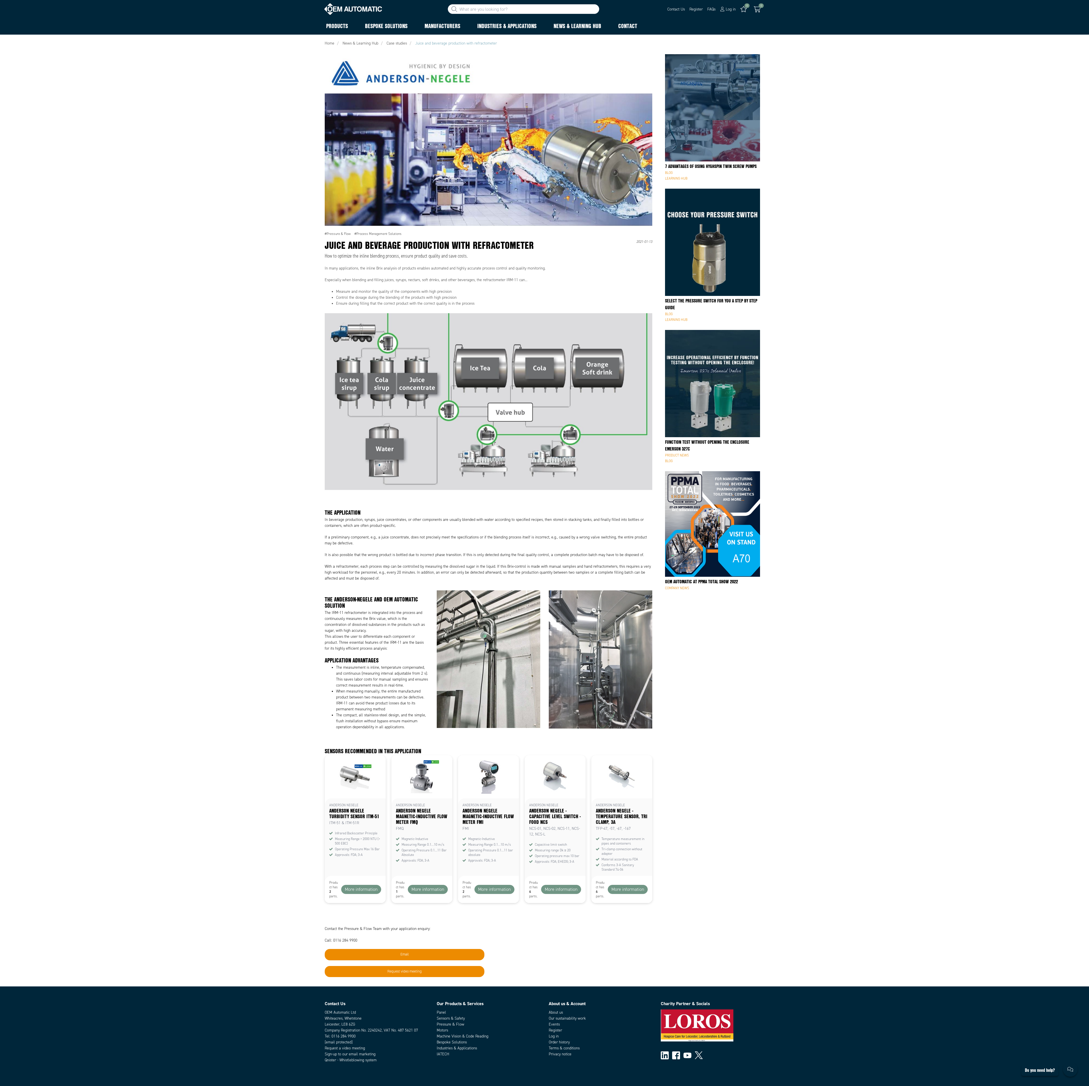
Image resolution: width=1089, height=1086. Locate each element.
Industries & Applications (457, 1048)
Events (554, 1024)
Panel (441, 1012)
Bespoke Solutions (452, 1042)
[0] (757, 9)
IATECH (443, 1054)
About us (556, 1012)
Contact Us (676, 9)
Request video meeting (404, 971)
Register (696, 9)
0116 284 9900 (344, 1036)
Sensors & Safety (451, 1018)
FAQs (711, 9)
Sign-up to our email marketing (350, 1054)
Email (404, 954)
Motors (442, 1030)
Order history (559, 1042)
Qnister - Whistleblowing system (351, 1060)
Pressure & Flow (450, 1024)
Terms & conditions (564, 1048)
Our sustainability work (567, 1018)
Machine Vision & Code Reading (462, 1036)
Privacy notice (560, 1054)
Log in (554, 1036)
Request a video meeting (345, 1048)
